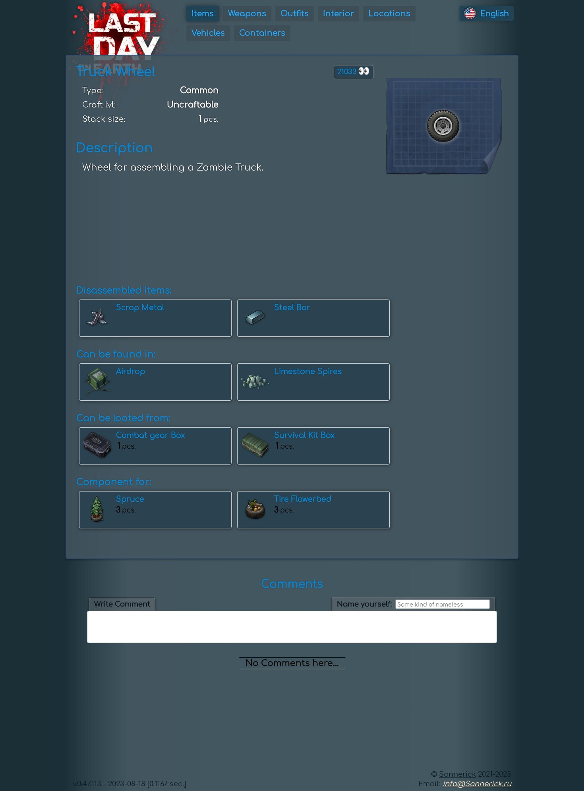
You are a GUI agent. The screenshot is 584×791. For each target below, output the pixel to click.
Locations (389, 13)
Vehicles (208, 33)
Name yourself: (364, 604)
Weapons (247, 13)
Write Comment (122, 604)
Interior (338, 13)
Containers (262, 33)
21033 (353, 71)
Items (202, 13)
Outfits (294, 13)
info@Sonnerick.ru (477, 784)
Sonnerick (457, 774)
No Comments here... (292, 663)
